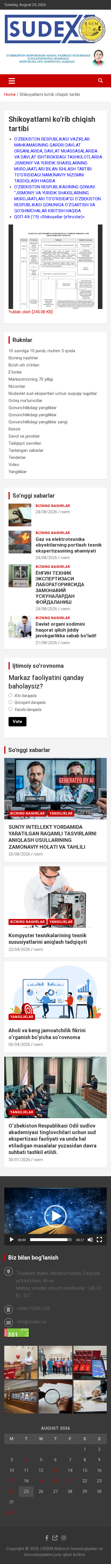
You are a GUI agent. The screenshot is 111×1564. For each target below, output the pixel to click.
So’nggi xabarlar (34, 495)
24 (11, 1491)
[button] (55, 1216)
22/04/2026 (19, 949)
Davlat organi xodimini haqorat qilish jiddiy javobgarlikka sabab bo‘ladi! (66, 629)
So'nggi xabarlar (29, 750)
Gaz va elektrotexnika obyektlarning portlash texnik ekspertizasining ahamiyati (69, 545)
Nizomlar (17, 386)
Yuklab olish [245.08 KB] (31, 311)
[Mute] (90, 1239)
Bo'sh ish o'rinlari (24, 365)
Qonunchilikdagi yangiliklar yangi (38, 422)
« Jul (8, 1512)
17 (11, 1480)
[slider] (51, 1239)
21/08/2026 (46, 642)
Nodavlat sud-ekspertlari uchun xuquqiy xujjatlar (53, 393)
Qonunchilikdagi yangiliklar (33, 407)
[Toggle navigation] (11, 80)
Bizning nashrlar (23, 357)
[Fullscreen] (99, 1239)
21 (70, 1480)
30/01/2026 (19, 1159)
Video (14, 464)
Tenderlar (17, 457)
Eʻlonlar (15, 372)
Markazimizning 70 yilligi (31, 379)
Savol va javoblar (24, 436)
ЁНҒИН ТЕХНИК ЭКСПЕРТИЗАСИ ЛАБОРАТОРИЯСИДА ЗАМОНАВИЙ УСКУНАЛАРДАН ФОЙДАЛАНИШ (60, 587)
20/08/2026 (19, 854)
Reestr (15, 429)
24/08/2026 (46, 512)
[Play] (12, 1239)
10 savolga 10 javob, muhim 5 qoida (42, 350)
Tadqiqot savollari (25, 443)
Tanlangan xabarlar (26, 450)
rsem (65, 512)
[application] (55, 1216)
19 (41, 1480)
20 (55, 1480)
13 (55, 1470)
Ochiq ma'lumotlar (25, 400)
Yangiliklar (18, 471)
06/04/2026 (19, 1044)
